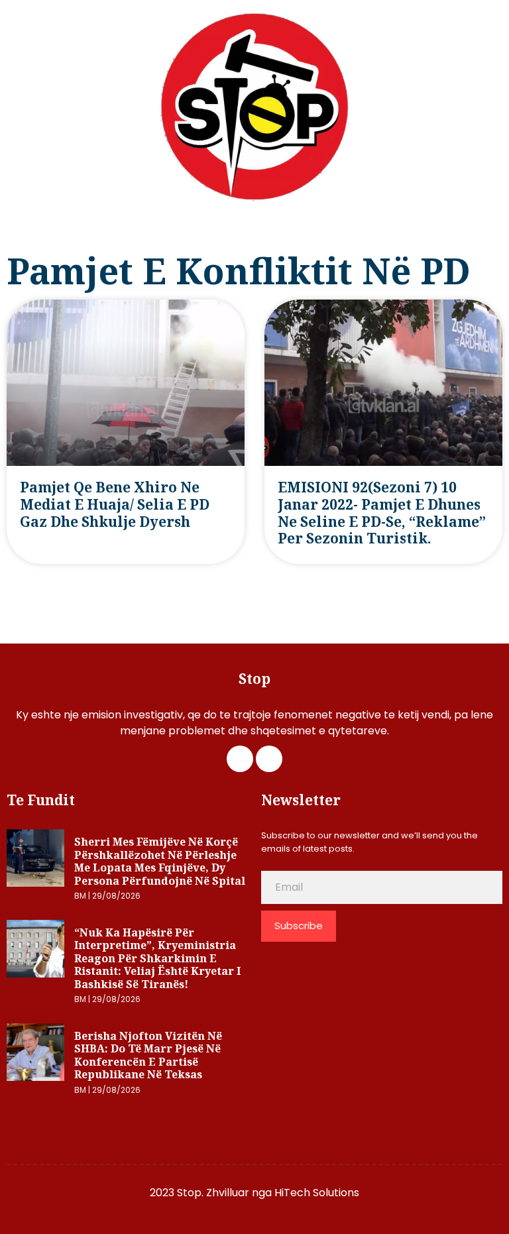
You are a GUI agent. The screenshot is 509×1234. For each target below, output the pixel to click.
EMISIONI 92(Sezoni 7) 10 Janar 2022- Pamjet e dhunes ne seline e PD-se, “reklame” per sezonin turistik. (382, 512)
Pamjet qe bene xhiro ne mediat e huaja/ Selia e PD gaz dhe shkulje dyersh (114, 504)
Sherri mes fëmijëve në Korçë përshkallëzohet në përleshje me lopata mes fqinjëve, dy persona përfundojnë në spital (159, 861)
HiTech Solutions (316, 1192)
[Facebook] (240, 759)
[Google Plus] (269, 759)
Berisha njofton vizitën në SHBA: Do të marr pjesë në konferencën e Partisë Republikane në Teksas (148, 1055)
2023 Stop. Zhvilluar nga (212, 1192)
